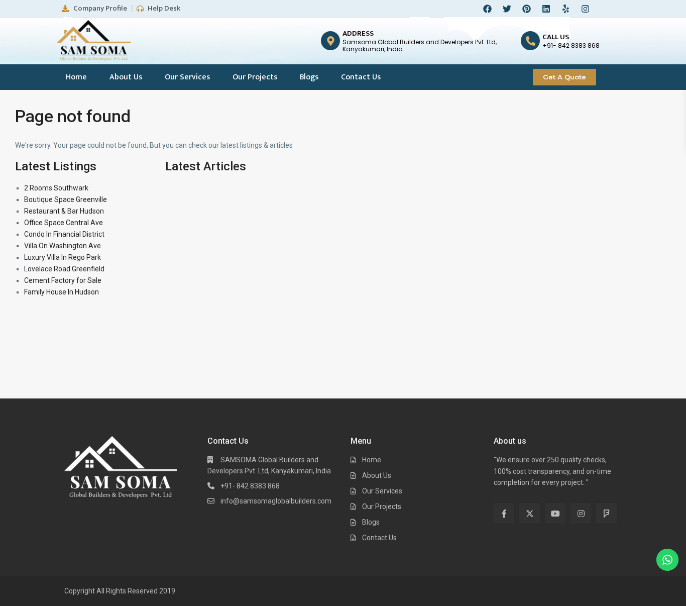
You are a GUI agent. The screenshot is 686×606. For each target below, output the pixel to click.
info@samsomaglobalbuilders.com (275, 501)
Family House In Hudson (61, 292)
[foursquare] (606, 513)
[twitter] (529, 513)
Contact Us (361, 77)
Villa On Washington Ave (62, 246)
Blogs (309, 77)
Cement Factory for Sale (62, 280)
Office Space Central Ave (63, 223)
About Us (125, 77)
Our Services (187, 77)
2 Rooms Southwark (56, 188)
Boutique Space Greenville (65, 199)
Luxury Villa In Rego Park (62, 257)
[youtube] (555, 513)
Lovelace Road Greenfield (64, 269)
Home (76, 77)
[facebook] (504, 513)
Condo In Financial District (64, 234)
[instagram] (580, 513)
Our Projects (255, 77)
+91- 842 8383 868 (250, 486)
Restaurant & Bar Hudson (64, 211)
